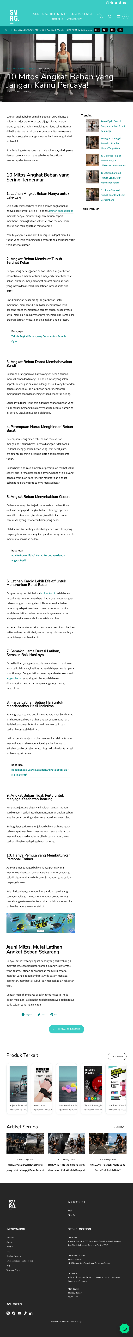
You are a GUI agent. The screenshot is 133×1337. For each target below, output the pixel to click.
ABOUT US (57, 19)
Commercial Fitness (45, 14)
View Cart (72, 1215)
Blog (8, 1265)
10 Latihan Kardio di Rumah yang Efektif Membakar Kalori (111, 177)
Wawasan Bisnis (13, 1270)
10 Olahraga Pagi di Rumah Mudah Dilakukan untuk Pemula (114, 160)
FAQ (8, 1251)
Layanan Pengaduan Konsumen (19, 1260)
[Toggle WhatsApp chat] (124, 1328)
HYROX (20, 1159)
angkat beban (14, 678)
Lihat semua (119, 1127)
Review (9, 1246)
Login (70, 1210)
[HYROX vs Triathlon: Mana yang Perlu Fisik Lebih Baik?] (108, 1143)
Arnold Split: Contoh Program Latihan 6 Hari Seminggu (113, 126)
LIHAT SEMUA (117, 1056)
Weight (35, 68)
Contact (9, 1242)
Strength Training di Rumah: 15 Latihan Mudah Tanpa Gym (111, 143)
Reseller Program (13, 1256)
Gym (8, 68)
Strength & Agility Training (21, 68)
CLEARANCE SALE (81, 14)
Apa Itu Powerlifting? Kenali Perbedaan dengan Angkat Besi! (38, 558)
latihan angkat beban (61, 210)
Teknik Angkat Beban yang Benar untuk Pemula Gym (38, 338)
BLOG (98, 14)
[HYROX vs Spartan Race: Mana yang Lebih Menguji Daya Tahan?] (25, 1143)
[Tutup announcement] (6, 30)
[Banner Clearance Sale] (40, 932)
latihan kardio (48, 593)
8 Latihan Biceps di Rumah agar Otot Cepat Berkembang (113, 194)
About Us (10, 1237)
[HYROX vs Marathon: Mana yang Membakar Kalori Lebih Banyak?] (66, 1143)
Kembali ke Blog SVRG (69, 1029)
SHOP (64, 14)
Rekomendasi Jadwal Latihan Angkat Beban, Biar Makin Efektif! (39, 772)
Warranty (74, 19)
